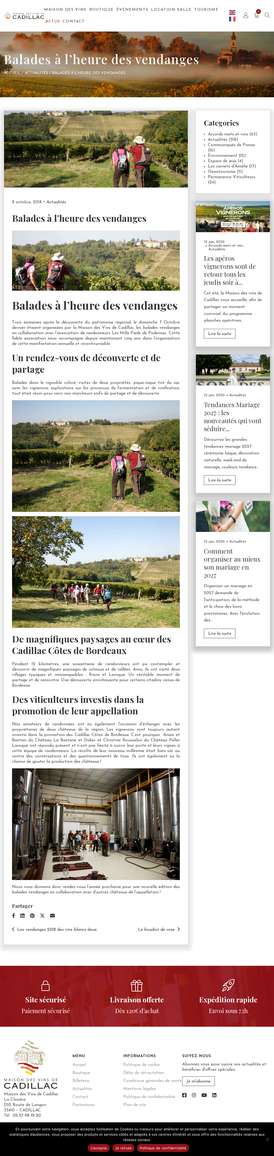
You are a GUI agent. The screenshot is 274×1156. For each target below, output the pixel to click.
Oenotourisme (221, 172)
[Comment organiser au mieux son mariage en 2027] (233, 516)
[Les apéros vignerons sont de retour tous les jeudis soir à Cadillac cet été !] (233, 216)
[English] (232, 12)
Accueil (12, 73)
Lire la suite (219, 334)
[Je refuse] (267, 1139)
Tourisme (206, 10)
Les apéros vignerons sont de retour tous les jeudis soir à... (230, 270)
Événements (132, 10)
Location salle (171, 10)
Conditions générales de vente (152, 1081)
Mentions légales (139, 1089)
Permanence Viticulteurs (231, 177)
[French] (232, 19)
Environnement (222, 156)
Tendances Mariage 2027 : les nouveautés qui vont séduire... (232, 416)
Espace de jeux (222, 161)
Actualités (36, 73)
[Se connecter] (246, 16)
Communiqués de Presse (231, 145)
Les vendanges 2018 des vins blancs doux (57, 930)
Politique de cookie (141, 1065)
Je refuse (123, 1148)
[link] (184, 1095)
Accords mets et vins (228, 134)
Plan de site (134, 1105)
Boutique (101, 10)
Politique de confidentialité (149, 1097)
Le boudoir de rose (156, 930)
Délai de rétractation (143, 1073)
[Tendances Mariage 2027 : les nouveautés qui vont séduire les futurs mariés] (233, 370)
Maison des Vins (65, 10)
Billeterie (81, 1081)
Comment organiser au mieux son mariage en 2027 (232, 563)
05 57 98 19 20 (27, 1116)
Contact (74, 22)
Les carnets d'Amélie (228, 166)
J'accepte (98, 1148)
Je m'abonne (199, 1081)
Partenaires (84, 1105)
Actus (52, 22)
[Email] (52, 916)
